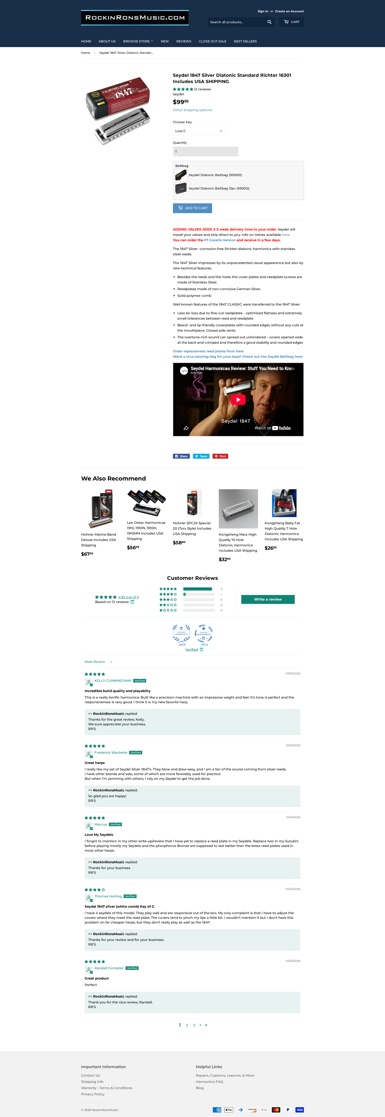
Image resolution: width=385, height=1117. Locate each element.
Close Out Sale (212, 41)
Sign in (263, 11)
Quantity (180, 143)
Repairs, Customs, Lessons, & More (225, 1075)
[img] (95, 674)
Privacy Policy (92, 1094)
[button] (183, 89)
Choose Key (182, 122)
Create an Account (289, 11)
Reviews (183, 41)
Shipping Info (92, 1082)
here (285, 235)
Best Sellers (245, 41)
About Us (107, 41)
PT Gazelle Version (220, 240)
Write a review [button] (268, 599)
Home (86, 41)
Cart (294, 22)
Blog (200, 1088)
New (165, 41)
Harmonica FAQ (209, 1082)
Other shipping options (192, 110)
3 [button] (194, 1025)
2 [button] (187, 1025)
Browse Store (137, 41)
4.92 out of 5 (128, 597)
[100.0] (181, 634)
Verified (191, 649)
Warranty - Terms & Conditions (106, 1088)
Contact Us (90, 1075)
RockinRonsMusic (105, 1110)
